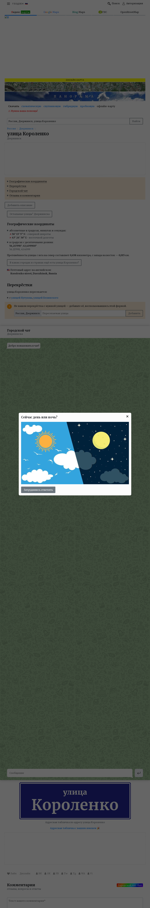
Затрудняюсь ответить (38, 489)
